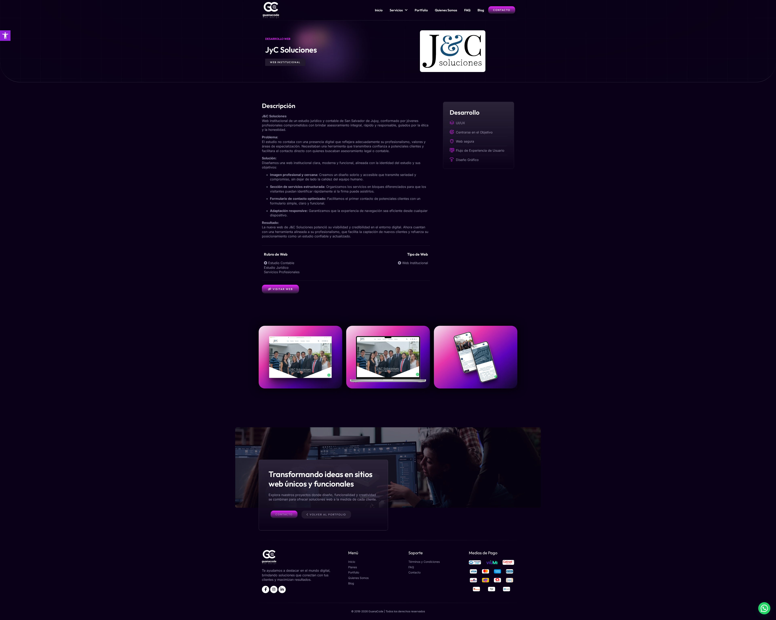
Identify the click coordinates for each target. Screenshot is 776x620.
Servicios (396, 10)
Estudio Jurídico (276, 268)
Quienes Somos (446, 10)
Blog (481, 10)
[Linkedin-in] (282, 589)
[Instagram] (273, 589)
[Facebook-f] (265, 589)
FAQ (467, 10)
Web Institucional (415, 263)
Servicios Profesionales (281, 272)
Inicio (379, 10)
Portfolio (421, 10)
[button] (5, 35)
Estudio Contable (281, 263)
